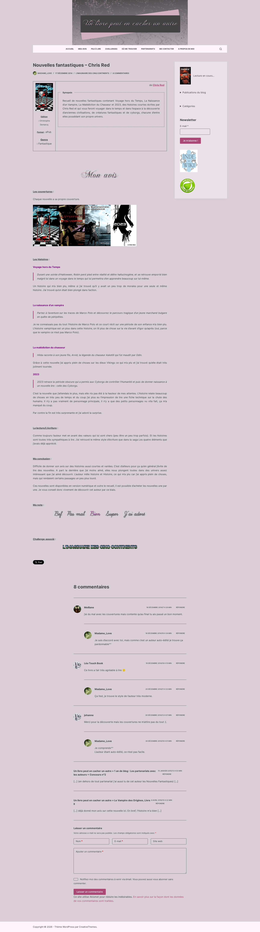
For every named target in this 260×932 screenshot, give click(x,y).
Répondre (180, 607)
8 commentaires (121, 73)
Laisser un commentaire (90, 891)
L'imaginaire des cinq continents (92, 73)
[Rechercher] (221, 49)
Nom (79, 841)
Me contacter (166, 49)
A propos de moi (186, 49)
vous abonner (160, 879)
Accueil (70, 49)
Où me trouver (129, 49)
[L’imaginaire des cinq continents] (100, 547)
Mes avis (82, 49)
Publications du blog (194, 92)
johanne (89, 715)
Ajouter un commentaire (89, 851)
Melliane (89, 607)
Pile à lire (96, 49)
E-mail (184, 126)
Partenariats (148, 49)
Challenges (111, 49)
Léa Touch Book (93, 663)
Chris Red (158, 85)
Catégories (189, 106)
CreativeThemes (88, 926)
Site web (157, 841)
